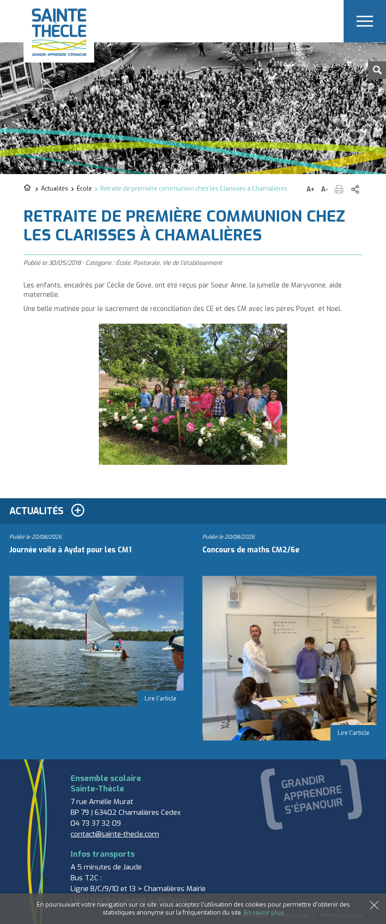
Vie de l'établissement (192, 263)
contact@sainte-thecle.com (115, 834)
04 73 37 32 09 (96, 823)
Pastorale (146, 263)
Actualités (54, 188)
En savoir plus (264, 912)
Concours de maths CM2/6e (250, 550)
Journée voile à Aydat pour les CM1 (70, 550)
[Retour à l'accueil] (28, 188)
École (84, 188)
